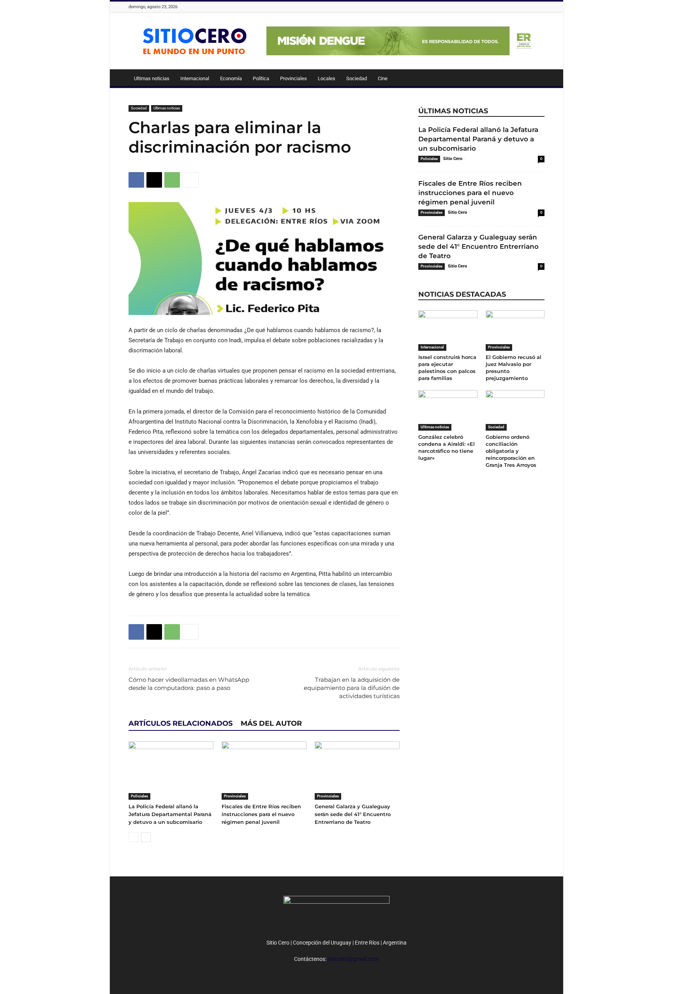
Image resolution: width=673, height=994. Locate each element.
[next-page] (146, 837)
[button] (535, 79)
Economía (231, 78)
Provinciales (293, 78)
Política (261, 78)
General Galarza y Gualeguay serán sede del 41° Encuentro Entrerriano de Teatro (353, 814)
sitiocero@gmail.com (353, 959)
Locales (326, 78)
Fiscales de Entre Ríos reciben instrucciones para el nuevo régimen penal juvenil (261, 814)
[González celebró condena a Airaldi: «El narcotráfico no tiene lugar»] (447, 410)
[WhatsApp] (172, 180)
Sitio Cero (452, 158)
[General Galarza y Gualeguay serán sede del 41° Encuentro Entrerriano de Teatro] (357, 770)
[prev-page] (133, 837)
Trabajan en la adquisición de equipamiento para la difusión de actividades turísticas (352, 688)
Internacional (194, 78)
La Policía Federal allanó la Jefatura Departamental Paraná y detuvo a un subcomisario (170, 814)
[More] (190, 180)
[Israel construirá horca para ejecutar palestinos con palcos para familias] (447, 330)
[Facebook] (136, 180)
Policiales (139, 796)
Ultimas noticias (151, 78)
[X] (154, 180)
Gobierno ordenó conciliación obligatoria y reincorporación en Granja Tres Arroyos (511, 451)
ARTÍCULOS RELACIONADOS (181, 723)
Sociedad (356, 78)
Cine (383, 78)
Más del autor (271, 723)
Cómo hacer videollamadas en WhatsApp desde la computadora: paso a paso (189, 683)
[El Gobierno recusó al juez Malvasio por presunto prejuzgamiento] (515, 330)
